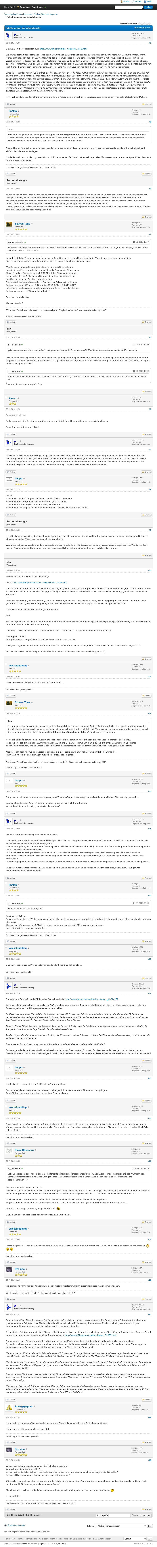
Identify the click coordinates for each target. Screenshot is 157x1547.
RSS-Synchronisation (102, 1539)
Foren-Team (10, 1539)
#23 (149, 1314)
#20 (149, 1161)
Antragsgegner (24, 1406)
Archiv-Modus (56, 1539)
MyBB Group (61, 1544)
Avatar (12, 398)
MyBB (42, 1544)
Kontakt (20, 1539)
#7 (150, 449)
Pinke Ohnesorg (24, 1150)
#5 (150, 337)
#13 (149, 791)
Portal (126, 1)
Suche (138, 1)
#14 (149, 829)
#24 (149, 1417)
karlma (13, 111)
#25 (149, 1460)
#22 (149, 1280)
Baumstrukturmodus (142, 28)
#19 (149, 1118)
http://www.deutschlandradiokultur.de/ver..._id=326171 (92, 999)
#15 (149, 896)
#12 (149, 713)
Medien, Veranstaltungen (44, 14)
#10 (149, 570)
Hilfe (149, 1)
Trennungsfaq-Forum (13, 14)
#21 (149, 1240)
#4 (150, 235)
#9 (150, 530)
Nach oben (43, 1539)
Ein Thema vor (33, 1515)
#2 (150, 122)
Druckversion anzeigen (16, 1525)
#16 (149, 959)
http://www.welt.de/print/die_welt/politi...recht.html (63, 49)
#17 (149, 993)
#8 (150, 489)
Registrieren (37, 7)
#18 (149, 1078)
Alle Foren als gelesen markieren (77, 1539)
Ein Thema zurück (15, 1515)
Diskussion (28, 14)
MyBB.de (26, 1544)
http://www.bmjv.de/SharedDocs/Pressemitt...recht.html (40, 582)
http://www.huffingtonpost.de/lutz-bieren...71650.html (90, 1335)
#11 (149, 676)
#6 (150, 409)
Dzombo (20, 1269)
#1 (150, 43)
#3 (150, 189)
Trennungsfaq (31, 1539)
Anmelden (25, 7)
